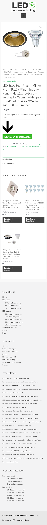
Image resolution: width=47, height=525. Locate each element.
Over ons (5, 346)
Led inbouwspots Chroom (27, 386)
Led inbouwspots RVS (8, 426)
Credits (37, 515)
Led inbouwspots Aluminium (10, 382)
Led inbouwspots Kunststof (10, 415)
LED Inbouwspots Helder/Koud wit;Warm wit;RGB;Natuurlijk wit (21, 400)
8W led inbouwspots (13, 308)
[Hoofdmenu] (23, 15)
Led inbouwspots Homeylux (10, 411)
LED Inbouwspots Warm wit (28, 429)
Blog (4, 333)
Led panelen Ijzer (26, 451)
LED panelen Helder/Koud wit (27, 444)
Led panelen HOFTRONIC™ (10, 451)
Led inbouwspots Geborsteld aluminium (30, 389)
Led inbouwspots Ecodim (9, 389)
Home (5, 69)
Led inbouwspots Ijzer (26, 411)
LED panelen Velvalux (9, 458)
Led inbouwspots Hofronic (10, 404)
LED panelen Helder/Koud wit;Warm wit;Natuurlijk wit (18, 447)
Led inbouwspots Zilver (30, 436)
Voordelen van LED (9, 328)
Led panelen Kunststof (9, 455)
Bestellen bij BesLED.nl (17, 136)
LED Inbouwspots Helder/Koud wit (12, 393)
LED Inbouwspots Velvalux (10, 429)
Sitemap (5, 365)
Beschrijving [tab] (7, 159)
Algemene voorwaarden (11, 362)
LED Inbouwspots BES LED (15, 146)
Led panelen (21, 440)
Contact (5, 330)
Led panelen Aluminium (34, 440)
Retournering (7, 354)
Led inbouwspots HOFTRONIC (28, 404)
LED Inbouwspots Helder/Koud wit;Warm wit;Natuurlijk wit (20, 396)
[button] (40, 27)
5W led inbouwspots (13, 305)
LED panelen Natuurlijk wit (25, 455)
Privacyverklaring (8, 359)
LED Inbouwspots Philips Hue (11, 422)
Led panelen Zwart (8, 462)
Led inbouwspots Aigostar (21, 378)
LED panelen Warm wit (24, 458)
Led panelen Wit (38, 458)
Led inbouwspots (14, 69)
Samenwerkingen (9, 349)
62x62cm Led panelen (13, 319)
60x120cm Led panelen (14, 325)
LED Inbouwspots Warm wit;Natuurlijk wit (15, 433)
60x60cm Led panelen (13, 317)
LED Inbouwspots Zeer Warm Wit (12, 436)
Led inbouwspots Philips (30, 418)
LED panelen (7, 311)
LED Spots (6, 300)
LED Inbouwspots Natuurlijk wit (12, 418)
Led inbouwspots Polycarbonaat (31, 422)
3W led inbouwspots (13, 303)
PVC (16, 462)
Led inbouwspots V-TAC (24, 426)
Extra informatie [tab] (8, 163)
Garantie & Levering (9, 351)
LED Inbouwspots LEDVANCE (29, 415)
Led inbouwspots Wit (36, 433)
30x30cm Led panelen (13, 314)
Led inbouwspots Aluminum (29, 382)
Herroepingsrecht (9, 357)
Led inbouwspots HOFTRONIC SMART (14, 407)
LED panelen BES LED (9, 444)
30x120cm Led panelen (14, 322)
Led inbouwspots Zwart (9, 440)
